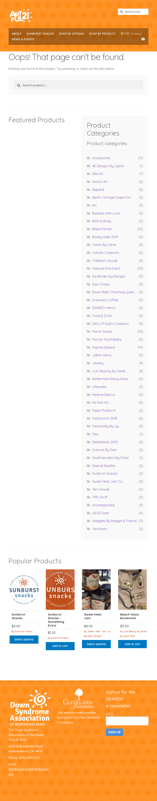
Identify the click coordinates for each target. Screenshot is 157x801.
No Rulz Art (100, 402)
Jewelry (98, 363)
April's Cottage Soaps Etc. (111, 197)
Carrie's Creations (105, 253)
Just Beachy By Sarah (109, 371)
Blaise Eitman (102, 229)
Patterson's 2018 (104, 418)
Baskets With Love (106, 213)
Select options (24, 639)
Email (110, 714)
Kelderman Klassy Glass (110, 379)
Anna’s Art (100, 182)
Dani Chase (100, 284)
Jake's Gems (101, 355)
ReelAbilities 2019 (105, 442)
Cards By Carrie (104, 245)
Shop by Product (102, 34)
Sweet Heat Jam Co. (107, 481)
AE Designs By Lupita (108, 166)
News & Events (23, 39)
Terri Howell (100, 489)
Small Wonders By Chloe (110, 458)
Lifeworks (99, 387)
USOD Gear (100, 513)
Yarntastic (100, 529)
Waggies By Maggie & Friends (114, 521)
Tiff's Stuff (100, 497)
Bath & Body (101, 221)
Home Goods (102, 331)
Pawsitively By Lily (105, 426)
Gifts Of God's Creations (110, 324)
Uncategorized (103, 505)
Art (94, 205)
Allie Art (97, 174)
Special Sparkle (103, 466)
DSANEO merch (104, 308)
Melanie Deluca (103, 395)
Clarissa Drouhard (106, 268)
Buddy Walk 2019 (105, 237)
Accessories (101, 158)
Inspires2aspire (103, 347)
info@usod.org (19, 769)
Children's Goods (105, 261)
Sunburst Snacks (40, 34)
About (16, 34)
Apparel (98, 190)
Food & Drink (102, 316)
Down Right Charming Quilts (113, 292)
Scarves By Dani (104, 450)
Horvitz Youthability (106, 339)
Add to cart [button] (60, 646)
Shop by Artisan (71, 34)
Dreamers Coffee (105, 300)
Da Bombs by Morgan (108, 276)
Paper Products (104, 410)
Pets (95, 434)
